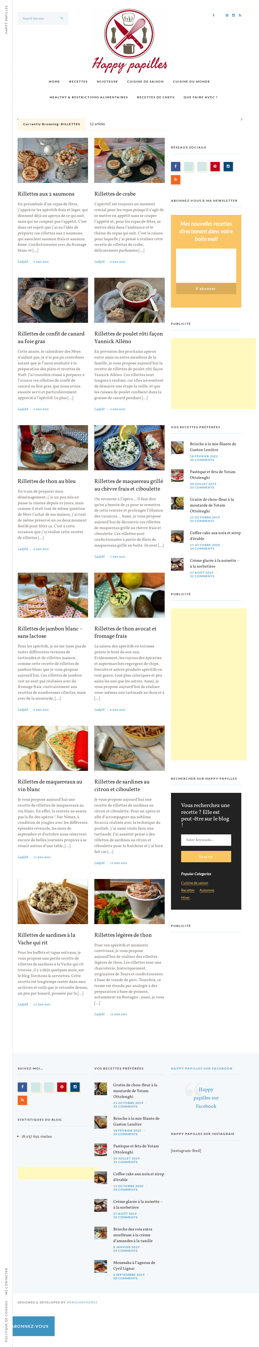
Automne (207, 890)
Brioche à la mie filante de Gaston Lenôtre (213, 447)
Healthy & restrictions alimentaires (89, 97)
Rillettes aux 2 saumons (46, 194)
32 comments (202, 576)
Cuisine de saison (145, 81)
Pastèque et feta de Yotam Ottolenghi (212, 475)
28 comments (125, 1278)
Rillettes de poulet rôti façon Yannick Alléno (128, 338)
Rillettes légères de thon (123, 935)
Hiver (185, 898)
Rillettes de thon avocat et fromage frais (125, 633)
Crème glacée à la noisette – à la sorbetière (214, 563)
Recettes (78, 81)
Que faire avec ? (201, 97)
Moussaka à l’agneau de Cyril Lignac (134, 1265)
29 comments (125, 1250)
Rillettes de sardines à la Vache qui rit (46, 939)
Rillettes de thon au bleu (47, 481)
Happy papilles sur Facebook (202, 1068)
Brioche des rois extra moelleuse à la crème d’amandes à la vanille (133, 1235)
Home (54, 81)
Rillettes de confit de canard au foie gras (51, 338)
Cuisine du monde (191, 81)
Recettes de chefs (156, 97)
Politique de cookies (6, 1321)
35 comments (202, 460)
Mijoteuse (107, 81)
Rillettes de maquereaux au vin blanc (50, 786)
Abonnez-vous (30, 1326)
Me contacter (6, 1281)
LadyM (23, 261)
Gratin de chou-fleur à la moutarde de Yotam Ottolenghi (212, 505)
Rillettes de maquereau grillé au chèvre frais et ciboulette (128, 485)
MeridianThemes (82, 1302)
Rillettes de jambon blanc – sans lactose (50, 633)
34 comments (202, 548)
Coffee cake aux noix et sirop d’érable (215, 536)
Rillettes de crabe (115, 194)
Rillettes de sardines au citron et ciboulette (121, 786)
